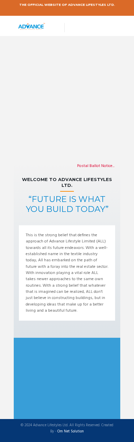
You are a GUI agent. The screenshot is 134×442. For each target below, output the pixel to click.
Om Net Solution (70, 432)
